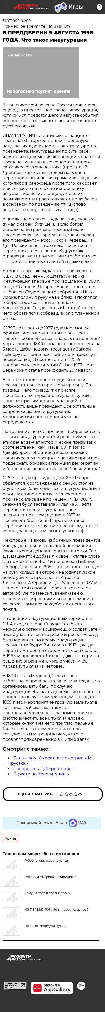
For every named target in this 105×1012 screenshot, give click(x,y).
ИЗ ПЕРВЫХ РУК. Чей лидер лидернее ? (56, 909)
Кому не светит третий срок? (47, 893)
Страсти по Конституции (39, 774)
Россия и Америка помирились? (50, 877)
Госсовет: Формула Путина (45, 926)
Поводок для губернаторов (42, 768)
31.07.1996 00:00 (17, 21)
